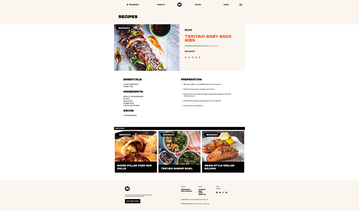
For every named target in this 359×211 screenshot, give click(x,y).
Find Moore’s (133, 5)
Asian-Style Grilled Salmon (219, 167)
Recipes (198, 5)
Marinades (185, 189)
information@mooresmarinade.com (199, 199)
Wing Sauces (186, 191)
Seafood (202, 194)
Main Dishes (134, 84)
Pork (131, 86)
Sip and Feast (213, 46)
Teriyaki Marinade (130, 115)
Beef (200, 191)
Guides (226, 5)
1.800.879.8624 (185, 199)
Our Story (218, 188)
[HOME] (179, 4)
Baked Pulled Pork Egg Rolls (134, 167)
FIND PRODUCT (190, 51)
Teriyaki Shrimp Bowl (177, 168)
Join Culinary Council (132, 201)
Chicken (201, 189)
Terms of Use (206, 203)
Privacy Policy (198, 203)
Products (161, 5)
